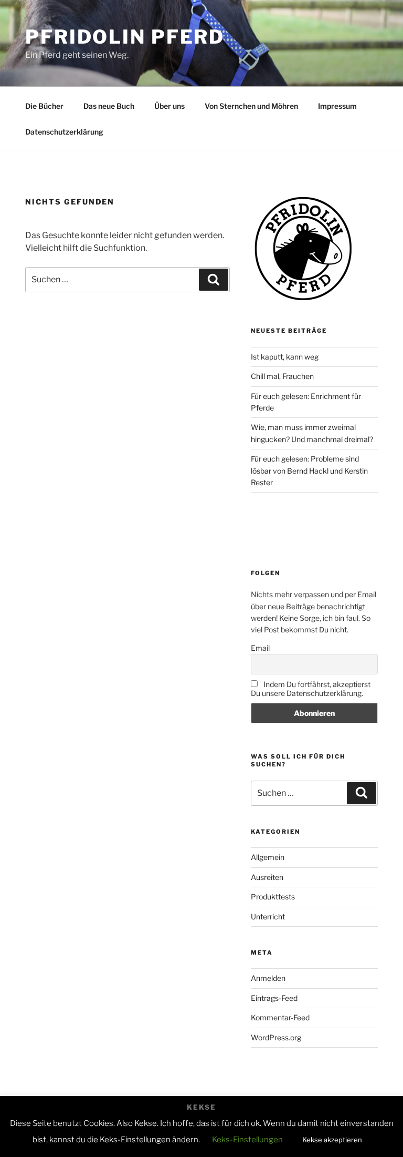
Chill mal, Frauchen (282, 376)
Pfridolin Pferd (125, 36)
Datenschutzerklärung (64, 131)
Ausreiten (267, 877)
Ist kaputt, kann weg (285, 356)
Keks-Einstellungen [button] (247, 1139)
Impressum (337, 105)
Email (260, 647)
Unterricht (268, 916)
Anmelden (268, 978)
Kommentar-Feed (280, 1017)
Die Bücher (44, 105)
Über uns (169, 105)
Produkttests (273, 896)
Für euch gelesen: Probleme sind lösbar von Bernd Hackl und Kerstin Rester (309, 470)
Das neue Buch (108, 105)
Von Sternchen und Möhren (251, 105)
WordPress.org (276, 1037)
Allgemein (267, 857)
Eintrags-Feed (274, 998)
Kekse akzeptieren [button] (332, 1139)
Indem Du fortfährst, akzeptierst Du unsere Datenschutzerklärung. (310, 689)
